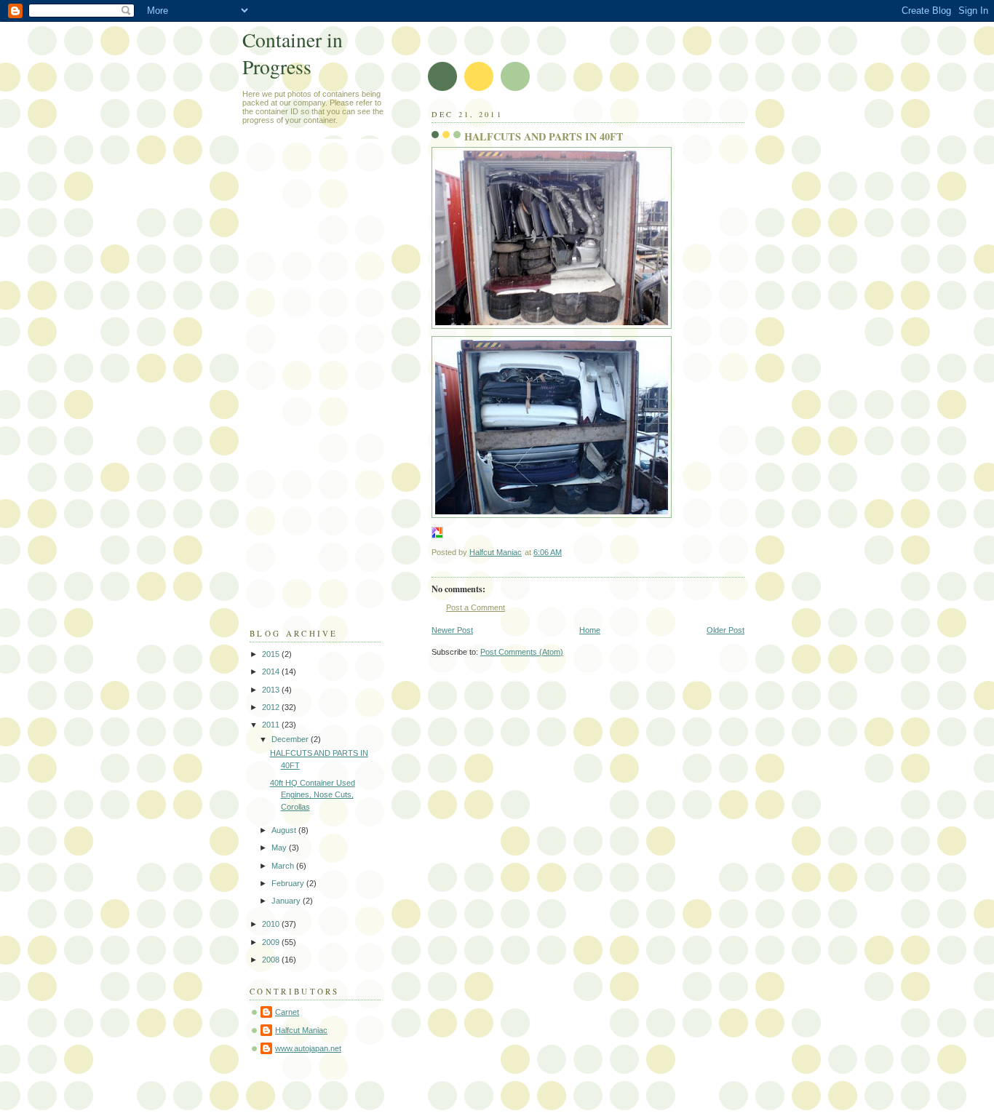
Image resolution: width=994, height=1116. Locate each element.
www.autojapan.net (308, 1048)
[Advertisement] (308, 390)
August (284, 830)
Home (589, 630)
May (280, 847)
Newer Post (452, 630)
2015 (272, 654)
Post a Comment (475, 607)
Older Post (725, 630)
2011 (272, 724)
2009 (272, 942)
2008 (272, 959)
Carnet (287, 1012)
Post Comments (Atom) (521, 651)
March (283, 865)
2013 (272, 689)
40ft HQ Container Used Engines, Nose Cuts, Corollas (312, 794)
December (291, 739)
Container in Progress (292, 53)
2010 (272, 924)
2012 (272, 707)
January (287, 900)
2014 (272, 671)
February (288, 883)
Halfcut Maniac (301, 1030)
